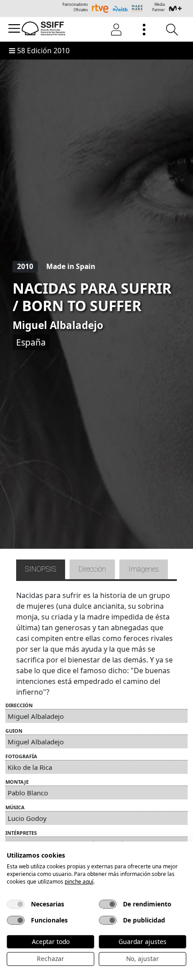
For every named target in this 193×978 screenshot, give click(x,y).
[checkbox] (16, 904)
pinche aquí (79, 881)
